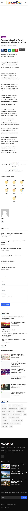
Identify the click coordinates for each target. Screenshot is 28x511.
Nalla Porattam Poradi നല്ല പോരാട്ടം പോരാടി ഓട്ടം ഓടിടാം (14, 165)
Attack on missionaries (17, 405)
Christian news (23, 408)
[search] (26, 2)
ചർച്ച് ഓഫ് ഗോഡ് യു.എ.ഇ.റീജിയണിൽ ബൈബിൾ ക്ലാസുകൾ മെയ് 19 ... (14, 334)
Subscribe (24, 497)
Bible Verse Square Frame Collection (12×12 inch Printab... (18, 355)
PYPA (13, 411)
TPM (25, 414)
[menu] (2, 2)
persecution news (20, 411)
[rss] (2, 456)
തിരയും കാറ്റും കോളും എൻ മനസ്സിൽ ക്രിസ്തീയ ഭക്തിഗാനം (19, 481)
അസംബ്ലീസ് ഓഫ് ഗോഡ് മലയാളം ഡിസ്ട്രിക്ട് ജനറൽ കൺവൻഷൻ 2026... (18, 371)
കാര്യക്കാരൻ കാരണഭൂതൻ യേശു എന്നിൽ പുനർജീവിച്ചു (18, 465)
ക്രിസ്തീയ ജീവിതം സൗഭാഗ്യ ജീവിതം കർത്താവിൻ (19, 472)
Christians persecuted (13, 408)
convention (4, 417)
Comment (3, 294)
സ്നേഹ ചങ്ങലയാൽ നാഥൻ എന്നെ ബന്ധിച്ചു (18, 323)
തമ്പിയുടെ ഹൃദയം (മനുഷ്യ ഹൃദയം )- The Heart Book (13, 340)
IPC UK (11, 426)
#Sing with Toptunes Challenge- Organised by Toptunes (18, 385)
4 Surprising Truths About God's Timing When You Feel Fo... (18, 393)
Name (2, 281)
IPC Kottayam (4, 426)
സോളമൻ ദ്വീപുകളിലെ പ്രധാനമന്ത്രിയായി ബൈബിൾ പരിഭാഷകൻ (18, 363)
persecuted (4, 408)
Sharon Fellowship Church (14, 417)
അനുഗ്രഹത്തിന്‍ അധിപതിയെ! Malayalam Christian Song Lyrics (12, 234)
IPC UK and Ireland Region (15, 423)
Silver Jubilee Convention (17, 420)
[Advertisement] (14, 22)
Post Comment (5, 304)
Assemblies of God (5, 420)
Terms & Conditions (5, 507)
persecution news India (6, 414)
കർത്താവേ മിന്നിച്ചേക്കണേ (9, 330)
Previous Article (14, 163)
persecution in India (6, 411)
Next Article (13, 169)
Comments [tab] (4, 277)
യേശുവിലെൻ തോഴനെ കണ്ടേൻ (14, 171)
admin (2, 218)
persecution (4, 405)
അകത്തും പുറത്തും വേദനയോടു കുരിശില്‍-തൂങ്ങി (14, 241)
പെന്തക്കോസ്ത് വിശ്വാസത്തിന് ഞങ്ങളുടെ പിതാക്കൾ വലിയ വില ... (12, 317)
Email (2, 288)
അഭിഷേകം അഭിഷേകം (8, 261)
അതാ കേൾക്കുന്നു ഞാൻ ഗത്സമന (11, 255)
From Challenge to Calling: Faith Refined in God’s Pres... (18, 377)
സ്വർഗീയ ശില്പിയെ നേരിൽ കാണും (11, 249)
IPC (9, 405)
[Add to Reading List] (23, 49)
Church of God (5, 423)
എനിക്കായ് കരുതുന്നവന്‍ (8, 267)
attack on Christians (17, 414)
